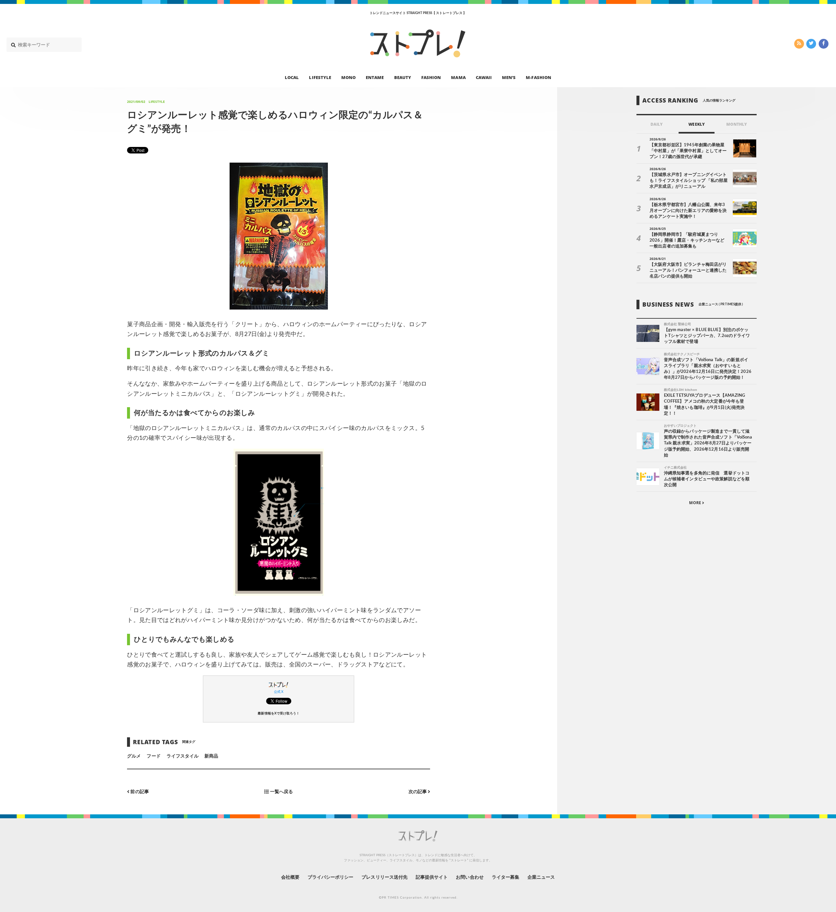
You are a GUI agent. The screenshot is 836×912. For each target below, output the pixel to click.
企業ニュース (541, 877)
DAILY (657, 124)
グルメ (134, 756)
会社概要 (290, 877)
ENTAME (375, 77)
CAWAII (484, 77)
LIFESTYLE (320, 77)
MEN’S (509, 77)
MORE (695, 502)
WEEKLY (696, 124)
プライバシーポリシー (331, 877)
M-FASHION (538, 77)
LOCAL (292, 77)
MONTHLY (736, 124)
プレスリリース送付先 (385, 877)
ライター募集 (505, 877)
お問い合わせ (469, 877)
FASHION (431, 77)
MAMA (458, 77)
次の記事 (418, 792)
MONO (348, 77)
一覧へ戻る (281, 792)
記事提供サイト (432, 877)
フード (153, 756)
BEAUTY (402, 77)
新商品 (211, 756)
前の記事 (139, 792)
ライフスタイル (183, 756)
